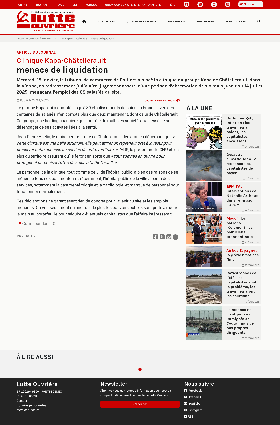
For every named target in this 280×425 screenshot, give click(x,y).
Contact (22, 401)
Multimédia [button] (205, 21)
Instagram (195, 410)
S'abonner (140, 404)
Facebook (195, 390)
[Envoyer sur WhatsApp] (168, 237)
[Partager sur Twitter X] (162, 237)
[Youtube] (214, 4)
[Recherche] (258, 21)
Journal (42, 4)
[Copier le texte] (175, 237)
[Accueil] (84, 21)
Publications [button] (236, 21)
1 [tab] (140, 369)
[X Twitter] (200, 4)
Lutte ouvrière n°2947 (40, 38)
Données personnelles (31, 405)
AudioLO (91, 4)
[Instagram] (227, 4)
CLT (75, 4)
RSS (191, 416)
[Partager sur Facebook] (155, 237)
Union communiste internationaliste (133, 4)
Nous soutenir (252, 4)
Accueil (21, 38)
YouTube (194, 403)
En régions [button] (176, 21)
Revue (60, 4)
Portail (22, 4)
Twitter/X (194, 397)
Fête (172, 4)
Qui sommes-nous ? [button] (141, 21)
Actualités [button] (106, 21)
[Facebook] (186, 4)
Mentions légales (28, 410)
